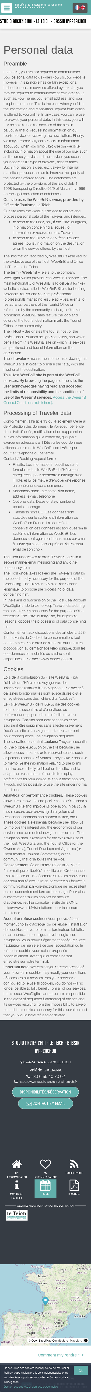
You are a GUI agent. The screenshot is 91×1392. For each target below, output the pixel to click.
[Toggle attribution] (86, 1340)
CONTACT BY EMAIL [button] (48, 1103)
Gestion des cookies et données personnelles (31, 1386)
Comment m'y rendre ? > (61, 1355)
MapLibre (76, 1340)
